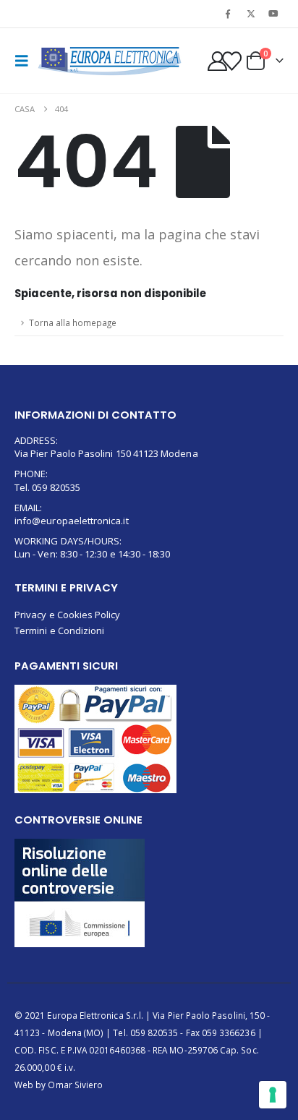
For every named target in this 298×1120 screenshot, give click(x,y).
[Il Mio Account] (217, 61)
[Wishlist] (232, 61)
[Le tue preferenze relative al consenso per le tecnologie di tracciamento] (272, 1094)
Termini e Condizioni (59, 630)
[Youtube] (273, 13)
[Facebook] (227, 13)
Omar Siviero (75, 1084)
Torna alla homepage (72, 322)
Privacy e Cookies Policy (67, 614)
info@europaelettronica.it (71, 520)
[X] (251, 13)
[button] (26, 60)
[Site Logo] (110, 61)
